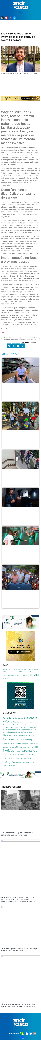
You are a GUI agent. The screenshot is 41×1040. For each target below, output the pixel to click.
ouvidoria (27, 672)
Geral (18, 743)
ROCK (16, 675)
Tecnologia (18, 762)
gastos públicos (31, 669)
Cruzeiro (31, 732)
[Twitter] (14, 18)
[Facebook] (10, 18)
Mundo (35, 747)
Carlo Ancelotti (21, 725)
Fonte (3, 332)
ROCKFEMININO (23, 675)
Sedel (4, 758)
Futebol (12, 743)
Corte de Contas (16, 669)
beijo (4, 669)
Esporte (8, 739)
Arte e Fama (19, 718)
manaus (17, 672)
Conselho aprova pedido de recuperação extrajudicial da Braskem (19, 949)
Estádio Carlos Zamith (18, 740)
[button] (20, 12)
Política (28, 750)
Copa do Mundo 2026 (13, 729)
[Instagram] (2, 18)
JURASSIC (5, 672)
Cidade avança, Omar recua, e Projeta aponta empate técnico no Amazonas (18, 1005)
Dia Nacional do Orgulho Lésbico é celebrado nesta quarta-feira (17, 834)
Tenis (23, 762)
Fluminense (6, 743)
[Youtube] (6, 18)
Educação (30, 735)
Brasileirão (20, 722)
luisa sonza (11, 672)
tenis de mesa (28, 762)
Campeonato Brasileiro (9, 725)
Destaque (9, 735)
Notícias (8, 750)
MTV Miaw (22, 672)
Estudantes (23, 669)
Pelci (22, 751)
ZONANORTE (6, 678)
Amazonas (9, 717)
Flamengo (29, 740)
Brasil (14, 722)
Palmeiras (17, 751)
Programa (25, 755)
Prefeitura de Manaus (15, 755)
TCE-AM (33, 675)
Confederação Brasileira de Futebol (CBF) (18, 727)
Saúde (32, 754)
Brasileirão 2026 (28, 722)
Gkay (36, 669)
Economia (20, 735)
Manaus (19, 747)
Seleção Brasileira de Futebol (16, 758)
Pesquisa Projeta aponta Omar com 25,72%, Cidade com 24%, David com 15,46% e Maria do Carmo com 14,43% (18, 899)
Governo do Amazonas (28, 743)
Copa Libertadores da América (18, 732)
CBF (28, 725)
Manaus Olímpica (26, 747)
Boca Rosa (8, 669)
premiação (12, 675)
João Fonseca (12, 747)
